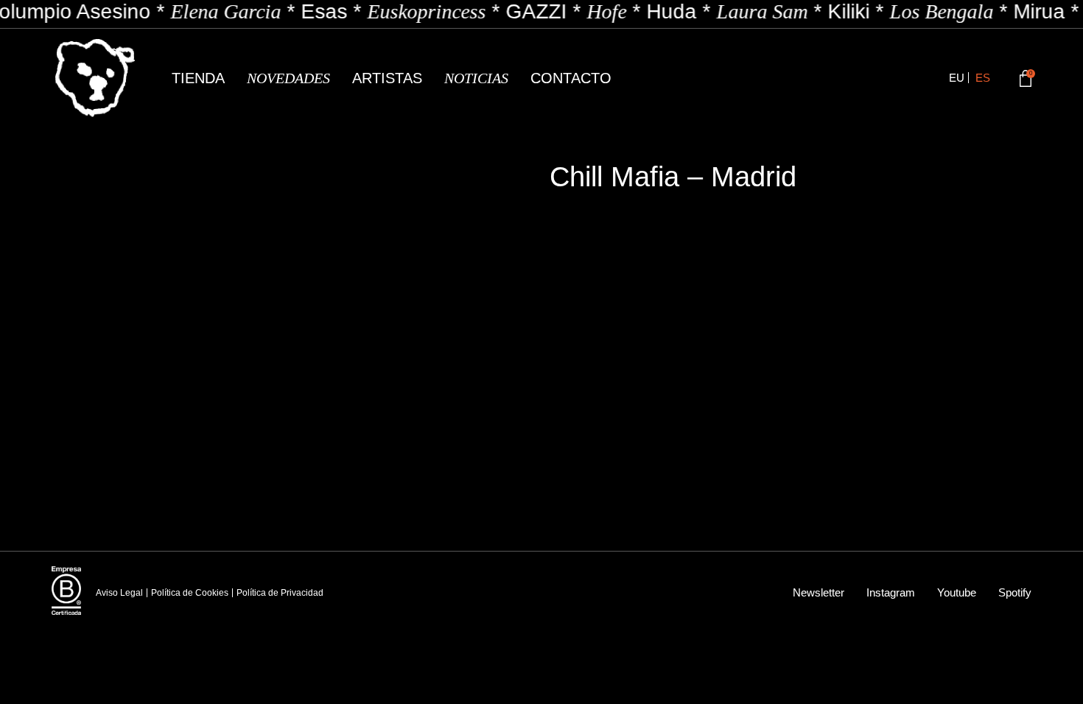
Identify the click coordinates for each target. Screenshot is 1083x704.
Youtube (956, 592)
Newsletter (818, 592)
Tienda (198, 78)
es (982, 77)
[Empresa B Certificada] (66, 590)
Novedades (288, 78)
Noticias (476, 78)
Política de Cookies (189, 592)
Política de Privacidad (279, 592)
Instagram (890, 592)
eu (956, 77)
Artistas (387, 78)
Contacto (570, 78)
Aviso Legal (119, 592)
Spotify (1014, 592)
